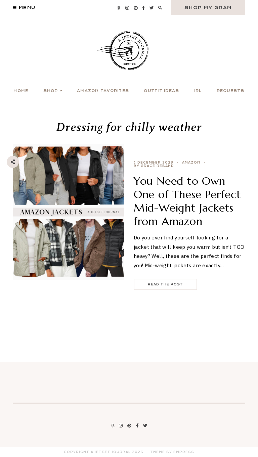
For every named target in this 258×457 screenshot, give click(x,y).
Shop (50, 91)
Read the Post (165, 284)
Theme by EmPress (172, 452)
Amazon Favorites (103, 91)
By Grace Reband (154, 166)
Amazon (191, 162)
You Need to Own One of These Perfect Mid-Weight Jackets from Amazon (187, 201)
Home (20, 91)
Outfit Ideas (161, 91)
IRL (198, 91)
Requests (231, 91)
